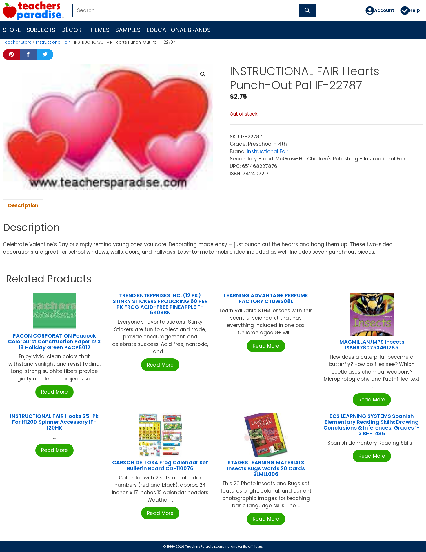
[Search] (307, 11)
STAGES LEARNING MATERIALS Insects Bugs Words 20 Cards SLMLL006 (266, 468)
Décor (71, 30)
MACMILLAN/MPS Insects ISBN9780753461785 (371, 344)
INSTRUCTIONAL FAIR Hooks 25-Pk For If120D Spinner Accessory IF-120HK (54, 421)
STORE (12, 30)
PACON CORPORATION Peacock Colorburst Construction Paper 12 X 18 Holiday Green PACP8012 (54, 341)
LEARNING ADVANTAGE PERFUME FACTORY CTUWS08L (266, 298)
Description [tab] (23, 205)
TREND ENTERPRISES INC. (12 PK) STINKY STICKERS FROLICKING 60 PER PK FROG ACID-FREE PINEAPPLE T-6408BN (160, 304)
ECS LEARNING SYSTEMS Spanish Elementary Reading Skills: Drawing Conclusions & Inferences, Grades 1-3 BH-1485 (371, 424)
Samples (128, 30)
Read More (54, 391)
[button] (203, 74)
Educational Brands (178, 30)
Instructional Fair (53, 42)
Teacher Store (17, 42)
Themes (98, 30)
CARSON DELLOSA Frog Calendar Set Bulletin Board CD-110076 (160, 465)
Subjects (41, 30)
